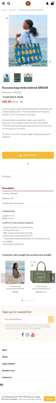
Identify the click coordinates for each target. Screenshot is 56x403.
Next (52, 278)
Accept (49, 399)
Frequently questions (13, 203)
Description (8, 188)
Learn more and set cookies (29, 399)
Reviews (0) (8, 198)
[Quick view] (17, 283)
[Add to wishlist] (28, 163)
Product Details (10, 193)
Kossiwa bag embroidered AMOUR (15, 287)
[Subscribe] (51, 319)
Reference (7, 92)
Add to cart (30, 155)
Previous (3, 278)
